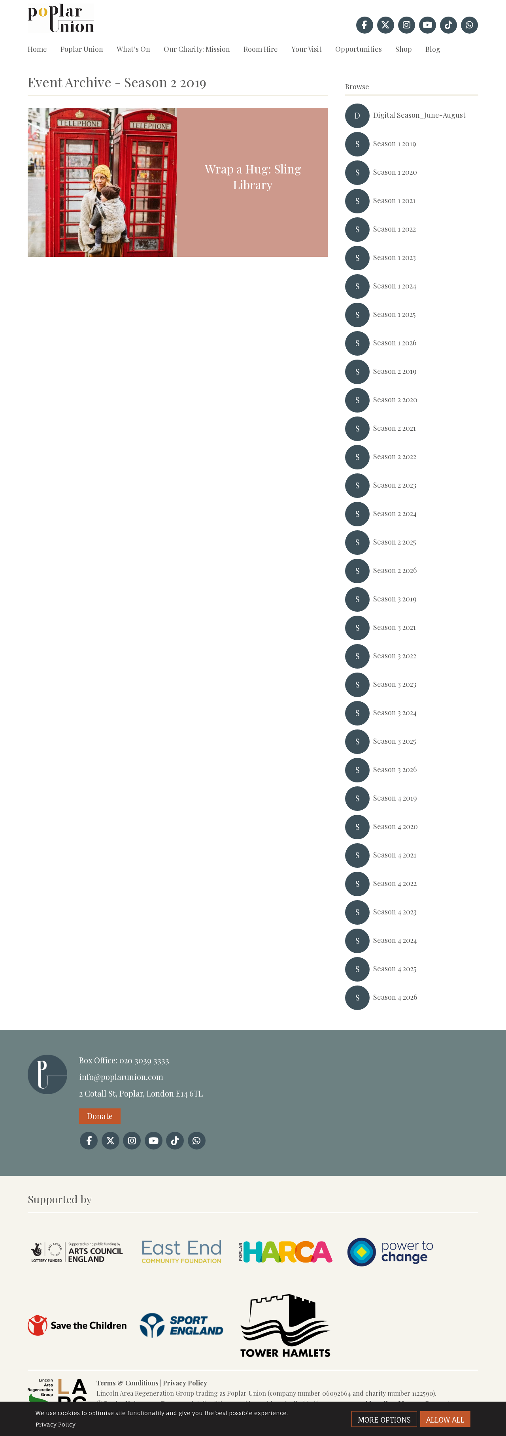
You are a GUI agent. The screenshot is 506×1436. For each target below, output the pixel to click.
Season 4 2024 (386, 940)
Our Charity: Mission (197, 49)
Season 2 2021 (385, 428)
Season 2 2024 (386, 513)
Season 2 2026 (386, 570)
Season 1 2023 (385, 257)
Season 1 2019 (386, 143)
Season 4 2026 (386, 997)
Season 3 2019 (386, 599)
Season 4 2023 (386, 911)
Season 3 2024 (386, 712)
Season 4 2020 (386, 826)
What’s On (133, 49)
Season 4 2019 (386, 798)
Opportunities (358, 49)
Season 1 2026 (386, 342)
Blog (432, 49)
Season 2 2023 (386, 485)
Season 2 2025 (385, 542)
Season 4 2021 (386, 855)
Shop (403, 49)
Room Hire (261, 49)
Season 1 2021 (385, 200)
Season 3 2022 (386, 655)
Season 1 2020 (386, 172)
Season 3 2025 (385, 741)
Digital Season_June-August (410, 115)
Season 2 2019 (386, 371)
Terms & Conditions (127, 1383)
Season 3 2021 (385, 627)
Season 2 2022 (386, 456)
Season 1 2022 (385, 229)
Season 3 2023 (386, 684)
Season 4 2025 (386, 968)
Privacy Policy (185, 1383)
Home (37, 49)
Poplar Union (81, 49)
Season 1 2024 (386, 286)
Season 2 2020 (386, 399)
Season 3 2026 (386, 769)
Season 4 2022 (386, 883)
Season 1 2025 (385, 314)
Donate (100, 1115)
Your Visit (306, 49)
